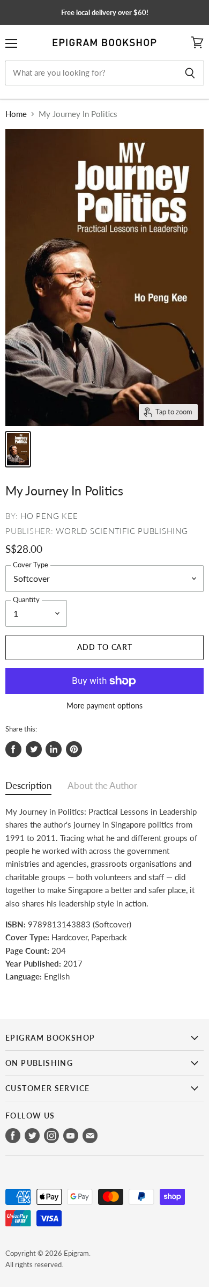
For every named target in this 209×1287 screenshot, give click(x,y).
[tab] (28, 788)
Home (16, 114)
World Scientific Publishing (122, 531)
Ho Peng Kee (49, 516)
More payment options (104, 705)
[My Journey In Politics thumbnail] (18, 449)
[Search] (190, 73)
